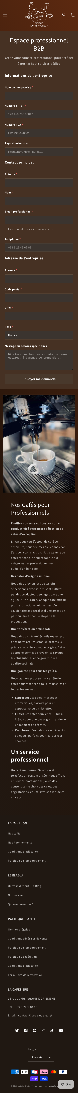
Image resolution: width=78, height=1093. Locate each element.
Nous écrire (15, 895)
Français (37, 1057)
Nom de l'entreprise (19, 87)
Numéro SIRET (15, 105)
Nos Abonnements (20, 842)
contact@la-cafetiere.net (35, 1015)
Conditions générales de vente (27, 938)
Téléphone (13, 239)
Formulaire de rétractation (25, 975)
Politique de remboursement (27, 860)
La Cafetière (23, 1086)
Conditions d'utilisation (23, 851)
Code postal (14, 289)
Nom (9, 192)
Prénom (11, 174)
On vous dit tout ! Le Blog (24, 886)
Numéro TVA (14, 125)
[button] (5, 14)
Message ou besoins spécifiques (26, 346)
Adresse (11, 270)
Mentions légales (19, 929)
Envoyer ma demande (39, 379)
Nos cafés (14, 833)
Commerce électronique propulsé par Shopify (47, 1086)
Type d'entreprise (16, 143)
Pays (9, 326)
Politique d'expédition (22, 956)
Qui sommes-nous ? (20, 904)
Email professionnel (19, 211)
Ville (9, 307)
